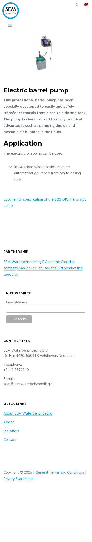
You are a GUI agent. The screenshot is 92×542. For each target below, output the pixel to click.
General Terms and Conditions (59, 472)
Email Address (16, 302)
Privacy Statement (18, 478)
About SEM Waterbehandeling (28, 413)
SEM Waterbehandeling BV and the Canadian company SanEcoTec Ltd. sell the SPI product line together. (43, 268)
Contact (10, 439)
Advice (9, 422)
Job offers (11, 431)
